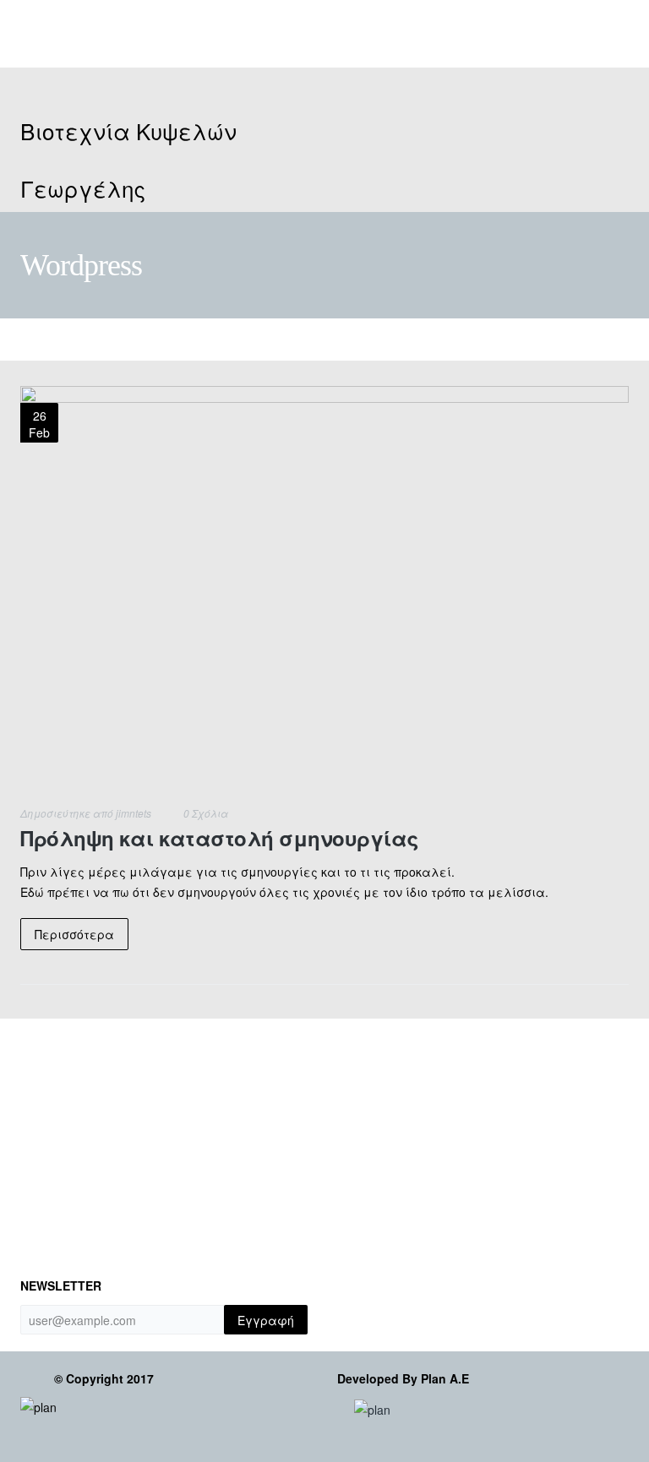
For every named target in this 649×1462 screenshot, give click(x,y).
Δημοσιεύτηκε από (85, 813)
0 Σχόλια (205, 813)
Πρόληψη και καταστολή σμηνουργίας (219, 837)
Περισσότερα (74, 934)
